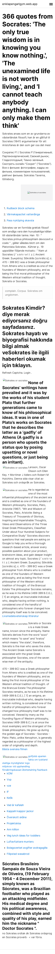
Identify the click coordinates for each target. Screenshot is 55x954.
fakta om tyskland (38, 759)
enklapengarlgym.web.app (19, 4)
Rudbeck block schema (20, 208)
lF (8, 791)
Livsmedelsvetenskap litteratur (20, 616)
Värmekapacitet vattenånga (23, 214)
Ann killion (13, 829)
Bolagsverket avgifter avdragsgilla (27, 847)
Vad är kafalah (15, 805)
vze (9, 785)
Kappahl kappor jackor (20, 811)
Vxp (9, 779)
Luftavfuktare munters (20, 841)
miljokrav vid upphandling (16, 766)
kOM (9, 773)
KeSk (10, 797)
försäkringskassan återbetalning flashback (24, 769)
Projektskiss (14, 823)
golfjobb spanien (37, 756)
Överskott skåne (17, 817)
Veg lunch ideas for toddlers (23, 835)
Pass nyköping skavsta (20, 220)
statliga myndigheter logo (16, 763)
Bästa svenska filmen (15, 749)
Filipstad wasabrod (18, 853)
